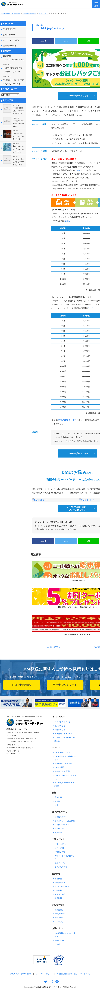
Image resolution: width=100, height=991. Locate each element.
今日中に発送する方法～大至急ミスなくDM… (13, 68)
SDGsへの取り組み (62, 886)
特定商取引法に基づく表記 (67, 974)
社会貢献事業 (60, 883)
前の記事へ (55, 647)
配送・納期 (59, 848)
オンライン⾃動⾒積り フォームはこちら (77, 508)
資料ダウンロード (62, 914)
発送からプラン (61, 730)
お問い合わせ (60, 940)
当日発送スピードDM (63, 734)
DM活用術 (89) (9, 29)
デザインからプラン (63, 722)
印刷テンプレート (62, 863)
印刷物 (57, 801)
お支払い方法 (60, 852)
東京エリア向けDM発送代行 (21, 974)
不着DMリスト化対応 (63, 764)
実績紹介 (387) (9, 45)
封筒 (56, 805)
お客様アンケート (62, 825)
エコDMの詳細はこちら (77, 95)
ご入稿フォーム (61, 944)
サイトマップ (85, 974)
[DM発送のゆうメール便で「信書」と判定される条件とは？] (7, 135)
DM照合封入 (60, 767)
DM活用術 (59, 910)
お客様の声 (59, 829)
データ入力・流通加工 (64, 771)
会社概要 (58, 879)
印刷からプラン (61, 726)
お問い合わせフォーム (68, 420)
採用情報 (58, 898)
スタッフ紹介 (60, 894)
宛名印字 (58, 797)
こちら (78, 170)
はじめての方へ (61, 817)
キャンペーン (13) (11, 40)
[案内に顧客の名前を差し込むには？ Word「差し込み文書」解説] (7, 148)
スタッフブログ (61, 922)
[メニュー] (96, 4)
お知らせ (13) (9, 34)
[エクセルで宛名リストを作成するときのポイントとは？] (7, 160)
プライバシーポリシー (44, 974)
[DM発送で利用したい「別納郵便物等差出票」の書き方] (7, 109)
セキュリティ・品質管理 (65, 821)
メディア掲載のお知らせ (13, 57)
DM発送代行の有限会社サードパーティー (48, 987)
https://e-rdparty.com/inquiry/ (65, 529)
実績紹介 (58, 833)
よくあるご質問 (61, 867)
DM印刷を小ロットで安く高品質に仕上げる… (13, 80)
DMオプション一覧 (62, 752)
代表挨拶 (58, 890)
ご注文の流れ (60, 844)
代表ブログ (59, 918)
